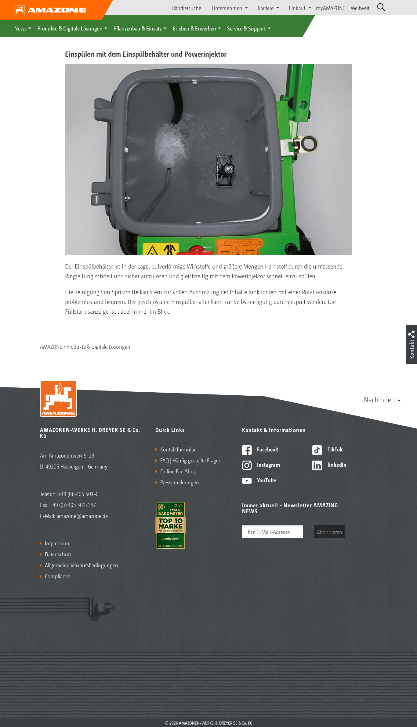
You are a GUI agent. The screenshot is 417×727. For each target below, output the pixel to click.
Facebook (267, 449)
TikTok (334, 449)
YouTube (266, 480)
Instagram (268, 464)
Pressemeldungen (179, 482)
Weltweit (360, 7)
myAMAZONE (330, 7)
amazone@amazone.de (82, 515)
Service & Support (246, 28)
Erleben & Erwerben (194, 28)
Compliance (57, 576)
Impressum (57, 543)
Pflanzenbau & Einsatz (138, 28)
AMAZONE (51, 346)
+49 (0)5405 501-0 (78, 493)
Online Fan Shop (178, 471)
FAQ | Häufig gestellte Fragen (191, 460)
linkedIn (336, 464)
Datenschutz (58, 554)
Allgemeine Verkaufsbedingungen (81, 565)
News (20, 28)
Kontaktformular (177, 449)
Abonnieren (329, 531)
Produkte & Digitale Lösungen (70, 28)
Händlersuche (186, 7)
